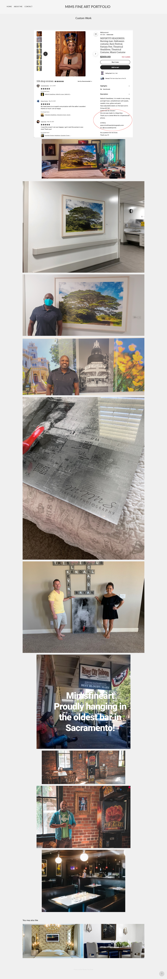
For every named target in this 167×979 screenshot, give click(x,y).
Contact (28, 6)
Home (9, 6)
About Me (18, 6)
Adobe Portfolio (87, 969)
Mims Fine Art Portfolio (87, 6)
